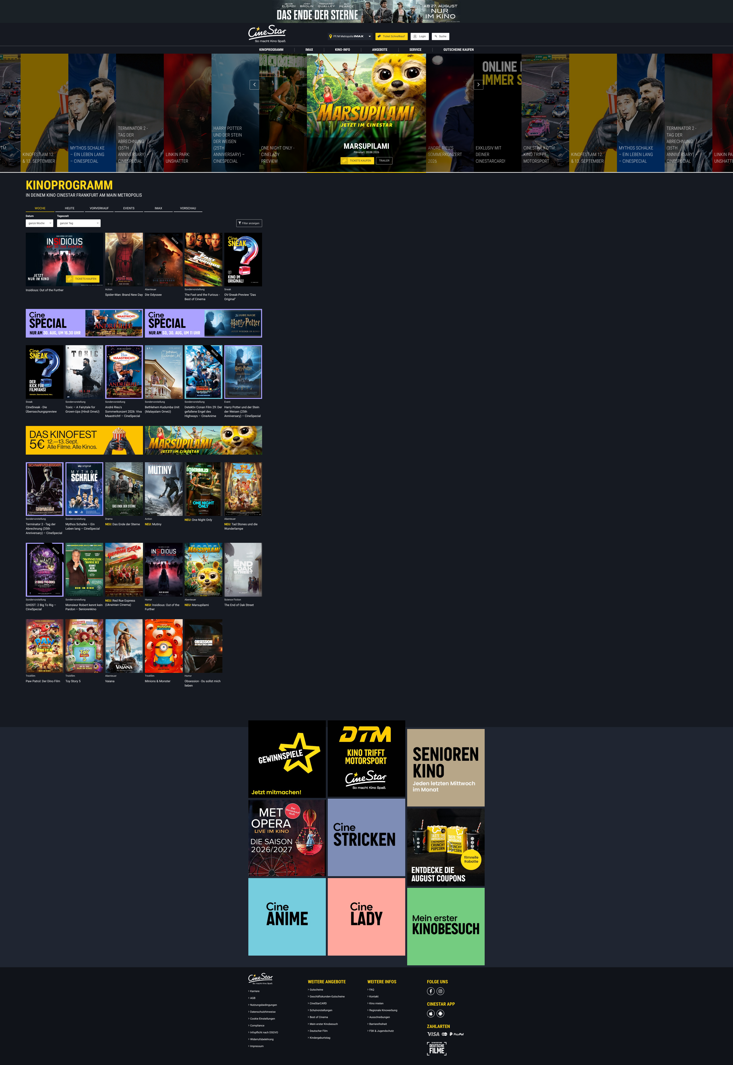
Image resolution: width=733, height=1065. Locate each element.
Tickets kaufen (360, 160)
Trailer (384, 160)
